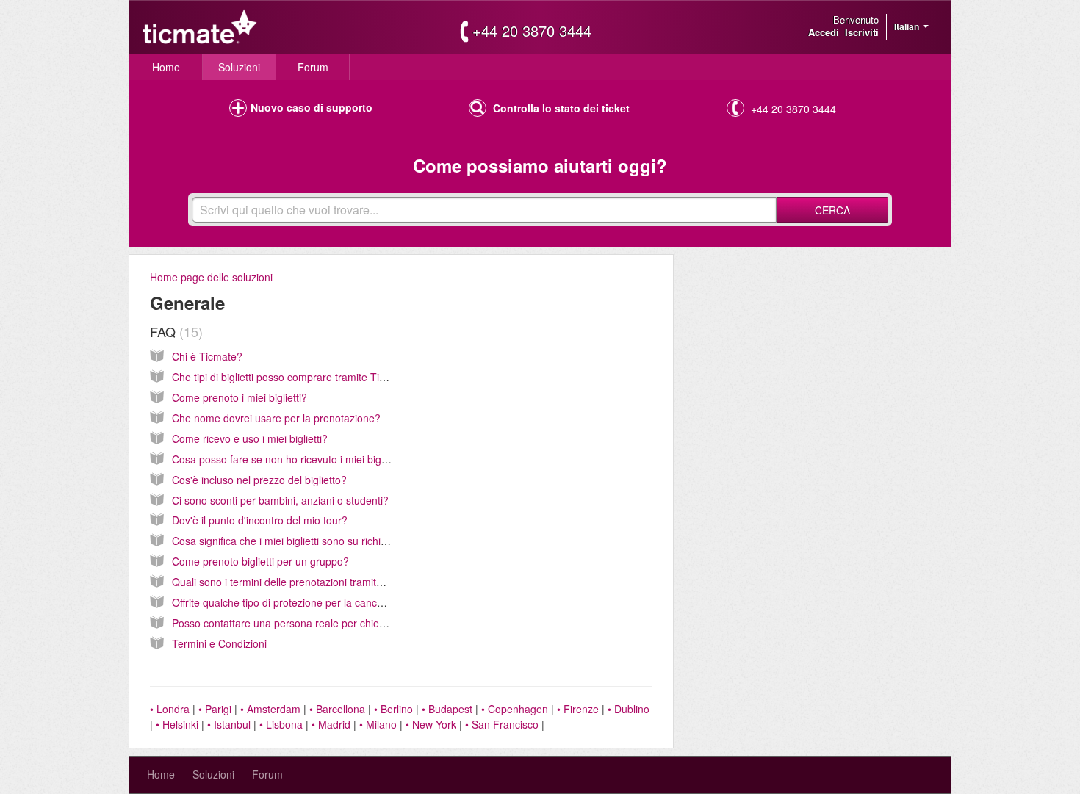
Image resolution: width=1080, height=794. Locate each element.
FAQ (174, 331)
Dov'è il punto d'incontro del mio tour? (260, 520)
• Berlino (393, 708)
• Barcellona (337, 708)
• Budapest (447, 708)
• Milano (378, 724)
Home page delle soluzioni (211, 277)
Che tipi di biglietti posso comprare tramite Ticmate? (293, 376)
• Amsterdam (270, 708)
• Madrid (331, 724)
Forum (313, 66)
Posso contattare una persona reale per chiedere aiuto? (302, 623)
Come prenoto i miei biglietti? (239, 397)
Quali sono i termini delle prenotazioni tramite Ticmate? (300, 581)
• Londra (170, 708)
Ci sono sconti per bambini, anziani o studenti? (280, 500)
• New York (431, 724)
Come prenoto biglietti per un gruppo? (260, 561)
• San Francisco (502, 724)
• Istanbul (229, 724)
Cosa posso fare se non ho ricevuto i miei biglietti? (289, 459)
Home (166, 66)
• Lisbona (281, 724)
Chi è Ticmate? (207, 356)
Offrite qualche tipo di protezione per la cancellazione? (298, 602)
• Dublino (628, 708)
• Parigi (214, 708)
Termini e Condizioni (219, 643)
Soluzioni (239, 66)
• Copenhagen (514, 708)
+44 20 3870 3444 (531, 31)
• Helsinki (177, 724)
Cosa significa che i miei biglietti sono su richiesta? (289, 540)
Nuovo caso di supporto (311, 107)
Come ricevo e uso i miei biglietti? (250, 438)
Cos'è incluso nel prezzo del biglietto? (259, 479)
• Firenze (578, 708)
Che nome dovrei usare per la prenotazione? (276, 418)
